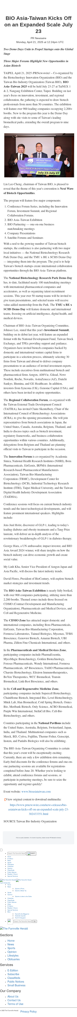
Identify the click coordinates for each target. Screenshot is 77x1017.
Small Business (16, 985)
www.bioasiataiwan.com (36, 791)
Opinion (9, 868)
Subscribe (7, 883)
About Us (12, 996)
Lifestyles (10, 866)
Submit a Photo (19, 889)
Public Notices (11, 872)
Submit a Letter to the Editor (23, 896)
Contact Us (14, 1000)
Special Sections (12, 876)
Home (9, 857)
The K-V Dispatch (20, 918)
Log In (2, 883)
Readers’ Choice (12, 874)
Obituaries (10, 864)
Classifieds (10, 870)
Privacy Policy (28, 1011)
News (9, 860)
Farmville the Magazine (22, 914)
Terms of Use (15, 1004)
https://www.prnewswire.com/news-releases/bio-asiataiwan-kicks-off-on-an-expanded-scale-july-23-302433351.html (38, 809)
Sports (9, 862)
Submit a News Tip (20, 891)
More (8, 912)
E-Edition (10, 859)
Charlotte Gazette (20, 916)
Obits (9, 904)
